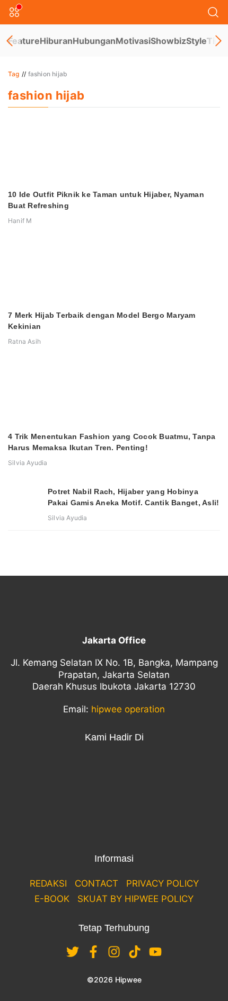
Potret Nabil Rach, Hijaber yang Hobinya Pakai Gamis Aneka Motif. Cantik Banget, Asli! (133, 497)
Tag (14, 74)
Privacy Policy (162, 883)
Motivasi (133, 40)
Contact (96, 883)
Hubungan (94, 40)
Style (196, 40)
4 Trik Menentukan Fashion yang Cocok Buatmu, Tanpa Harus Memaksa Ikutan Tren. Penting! (112, 442)
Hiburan (56, 40)
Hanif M (20, 221)
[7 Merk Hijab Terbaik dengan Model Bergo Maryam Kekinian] (114, 272)
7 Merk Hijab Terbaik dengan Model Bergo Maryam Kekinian (102, 320)
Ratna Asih (24, 341)
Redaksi (48, 883)
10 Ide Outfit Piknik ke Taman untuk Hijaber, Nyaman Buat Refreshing (106, 200)
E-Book (51, 898)
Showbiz (168, 40)
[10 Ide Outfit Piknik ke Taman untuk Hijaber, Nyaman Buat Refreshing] (114, 151)
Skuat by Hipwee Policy (135, 898)
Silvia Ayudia (28, 463)
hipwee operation (128, 709)
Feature (24, 40)
